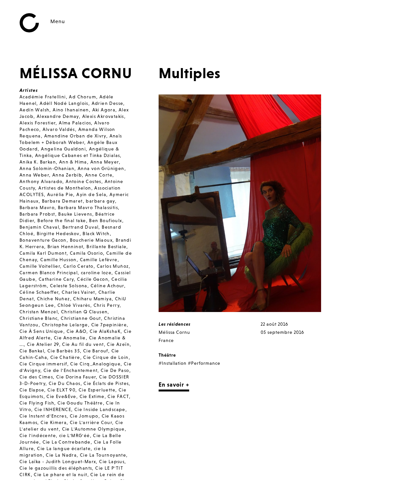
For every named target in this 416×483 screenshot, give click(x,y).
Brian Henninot (65, 246)
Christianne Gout (81, 318)
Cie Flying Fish (37, 402)
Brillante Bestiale (106, 246)
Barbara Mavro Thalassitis (88, 207)
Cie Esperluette (97, 389)
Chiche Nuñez (53, 298)
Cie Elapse (32, 389)
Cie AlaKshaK (105, 331)
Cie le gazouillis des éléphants (56, 468)
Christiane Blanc (39, 318)
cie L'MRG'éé (74, 435)
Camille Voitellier (40, 266)
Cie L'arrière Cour (91, 422)
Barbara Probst (37, 214)
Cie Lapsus (111, 461)
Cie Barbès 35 (63, 350)
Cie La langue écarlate (64, 448)
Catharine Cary (56, 279)
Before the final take (61, 220)
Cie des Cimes (36, 376)
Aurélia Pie (60, 194)
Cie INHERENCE (52, 409)
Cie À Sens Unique (41, 331)
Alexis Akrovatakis (103, 116)
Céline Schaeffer (39, 292)
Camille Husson (58, 259)
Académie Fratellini (43, 96)
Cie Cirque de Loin (105, 357)
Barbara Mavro (37, 207)
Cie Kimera (54, 422)
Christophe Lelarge (65, 324)
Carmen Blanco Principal (49, 272)
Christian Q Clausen (84, 311)
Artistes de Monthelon (64, 188)
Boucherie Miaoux (91, 240)
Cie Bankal (32, 350)
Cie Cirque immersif (43, 363)
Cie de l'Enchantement (71, 370)
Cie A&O (77, 331)
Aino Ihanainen (71, 109)
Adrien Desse (108, 103)
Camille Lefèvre (99, 259)
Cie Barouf (95, 350)
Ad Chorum (82, 96)
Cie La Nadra (61, 455)
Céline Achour (107, 285)
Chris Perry (107, 305)
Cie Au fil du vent (83, 344)
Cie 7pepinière (109, 324)
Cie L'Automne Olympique (93, 429)
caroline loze (96, 272)
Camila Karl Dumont (43, 253)
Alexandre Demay (58, 116)
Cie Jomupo (84, 416)
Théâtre (167, 355)
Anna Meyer (104, 161)
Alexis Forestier (38, 122)
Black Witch (96, 233)
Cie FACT (118, 396)
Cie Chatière (65, 357)
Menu (57, 21)
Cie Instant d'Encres (43, 416)
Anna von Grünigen (101, 168)
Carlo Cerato (78, 266)
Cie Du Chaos (65, 383)
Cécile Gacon (92, 279)
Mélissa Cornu (174, 332)
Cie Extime (92, 396)
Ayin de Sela (91, 194)
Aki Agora (104, 109)
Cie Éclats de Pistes (106, 383)
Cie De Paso (115, 370)
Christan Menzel (39, 311)
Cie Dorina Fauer (76, 376)
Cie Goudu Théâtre (80, 402)
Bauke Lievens (75, 214)
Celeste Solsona (68, 285)
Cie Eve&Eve (61, 396)
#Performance (204, 363)
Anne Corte (98, 175)
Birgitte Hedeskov (58, 233)
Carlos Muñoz (113, 266)
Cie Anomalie (70, 337)
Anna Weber (34, 175)
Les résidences (174, 324)
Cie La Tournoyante (103, 455)
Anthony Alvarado (41, 181)
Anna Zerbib (67, 175)
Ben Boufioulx (105, 220)
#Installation (173, 363)
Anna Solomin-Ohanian (47, 168)
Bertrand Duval (80, 227)
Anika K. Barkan (38, 161)
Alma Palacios (75, 122)
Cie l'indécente (38, 435)
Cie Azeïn (118, 344)
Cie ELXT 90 (61, 389)
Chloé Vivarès (74, 305)
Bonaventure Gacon (43, 240)
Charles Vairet (78, 292)
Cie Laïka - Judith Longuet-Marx (58, 461)
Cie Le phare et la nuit (60, 474)
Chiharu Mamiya (92, 298)
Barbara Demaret (62, 201)
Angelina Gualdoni (63, 148)
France (166, 340)
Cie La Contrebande (67, 442)
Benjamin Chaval (39, 227)
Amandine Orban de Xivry (75, 135)
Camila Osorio (86, 253)
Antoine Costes (83, 181)
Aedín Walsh (34, 109)
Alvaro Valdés (59, 129)
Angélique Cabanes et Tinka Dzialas (77, 155)
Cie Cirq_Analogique (95, 363)
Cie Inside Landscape (99, 409)
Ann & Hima (73, 161)
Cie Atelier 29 (43, 344)
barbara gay (100, 201)
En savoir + (174, 384)
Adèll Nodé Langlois (64, 103)
